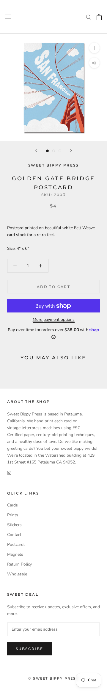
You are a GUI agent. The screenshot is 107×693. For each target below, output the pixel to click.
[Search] (88, 16)
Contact (14, 535)
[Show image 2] (53, 151)
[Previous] (36, 150)
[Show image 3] (60, 151)
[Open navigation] (8, 17)
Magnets (15, 554)
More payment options (54, 319)
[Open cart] (99, 17)
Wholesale (17, 574)
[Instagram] (9, 472)
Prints (12, 515)
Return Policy (19, 564)
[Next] (71, 150)
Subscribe (29, 648)
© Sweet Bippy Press (53, 678)
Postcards (16, 544)
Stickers (14, 525)
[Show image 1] (47, 151)
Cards (12, 505)
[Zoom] (94, 48)
